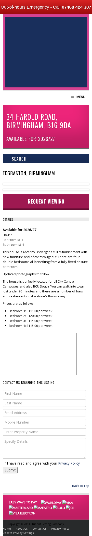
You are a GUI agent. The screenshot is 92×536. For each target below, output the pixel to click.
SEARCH (18, 159)
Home (7, 528)
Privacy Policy (69, 463)
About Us (21, 528)
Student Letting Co (46, 39)
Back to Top (80, 485)
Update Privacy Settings (18, 533)
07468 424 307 (76, 7)
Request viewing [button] (46, 201)
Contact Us (39, 528)
